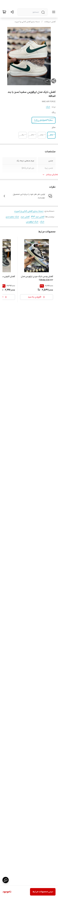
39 (32, 135)
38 (42, 135)
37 (51, 135)
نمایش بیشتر (52, 174)
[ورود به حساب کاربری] (12, 12)
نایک (48, 106)
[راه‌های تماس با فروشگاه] (5, 880)
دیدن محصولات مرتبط (42, 891)
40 (23, 135)
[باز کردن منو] (53, 11)
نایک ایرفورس (32, 221)
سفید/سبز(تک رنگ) (43, 120)
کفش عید (25, 216)
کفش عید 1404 (37, 216)
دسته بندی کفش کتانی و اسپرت (27, 21)
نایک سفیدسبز (12, 216)
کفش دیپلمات (50, 21)
